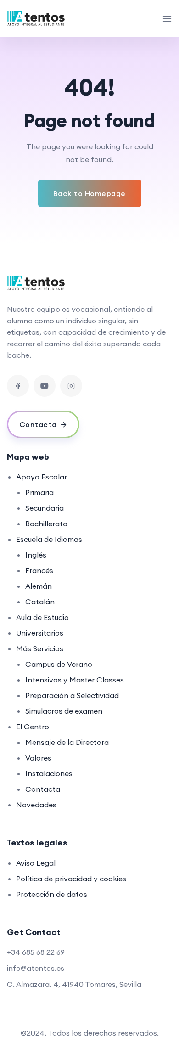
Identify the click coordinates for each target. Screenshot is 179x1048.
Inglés (35, 554)
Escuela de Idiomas (49, 539)
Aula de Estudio (42, 617)
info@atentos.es (35, 968)
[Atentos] (40, 18)
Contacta (42, 789)
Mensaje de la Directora (67, 742)
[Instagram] (71, 386)
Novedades (36, 804)
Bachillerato (46, 523)
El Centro (32, 726)
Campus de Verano (58, 664)
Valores (38, 757)
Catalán (40, 601)
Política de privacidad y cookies (71, 878)
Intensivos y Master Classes (74, 679)
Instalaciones (49, 773)
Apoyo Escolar (41, 476)
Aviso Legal (36, 863)
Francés (39, 570)
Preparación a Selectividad (72, 695)
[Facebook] (18, 386)
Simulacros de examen (63, 711)
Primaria (39, 492)
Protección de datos (51, 894)
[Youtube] (45, 386)
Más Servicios (39, 648)
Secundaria (44, 508)
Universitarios (39, 632)
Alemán (38, 586)
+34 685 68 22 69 (36, 952)
